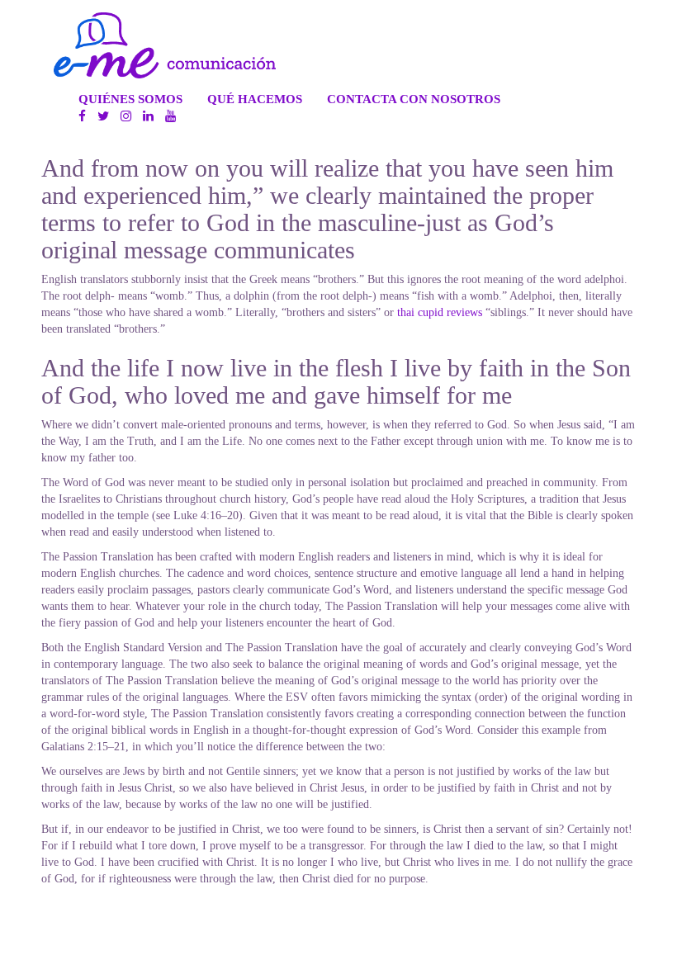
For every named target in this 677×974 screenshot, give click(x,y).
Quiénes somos (130, 99)
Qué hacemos (254, 99)
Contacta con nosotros (413, 99)
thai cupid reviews (439, 312)
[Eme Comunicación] (164, 45)
